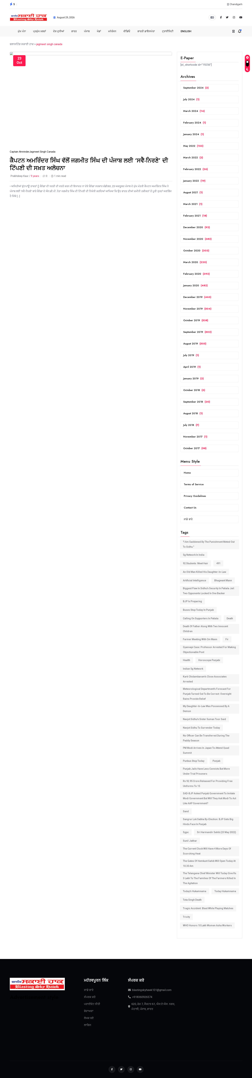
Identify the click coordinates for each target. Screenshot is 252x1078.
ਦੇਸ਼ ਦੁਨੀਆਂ (58, 31)
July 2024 (191, 99)
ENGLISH (186, 31)
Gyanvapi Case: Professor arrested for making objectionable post (209, 650)
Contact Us (190, 507)
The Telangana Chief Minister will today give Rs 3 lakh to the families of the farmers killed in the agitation (209, 878)
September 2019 (197, 332)
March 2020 (195, 262)
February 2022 (195, 169)
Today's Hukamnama (194, 891)
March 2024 (194, 111)
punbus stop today (193, 761)
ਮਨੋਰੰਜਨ (112, 31)
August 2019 (194, 343)
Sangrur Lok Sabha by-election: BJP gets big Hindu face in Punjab (208, 822)
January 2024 (193, 134)
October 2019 (195, 320)
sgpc (186, 832)
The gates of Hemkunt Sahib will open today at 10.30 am (209, 863)
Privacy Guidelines (195, 496)
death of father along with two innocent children (205, 629)
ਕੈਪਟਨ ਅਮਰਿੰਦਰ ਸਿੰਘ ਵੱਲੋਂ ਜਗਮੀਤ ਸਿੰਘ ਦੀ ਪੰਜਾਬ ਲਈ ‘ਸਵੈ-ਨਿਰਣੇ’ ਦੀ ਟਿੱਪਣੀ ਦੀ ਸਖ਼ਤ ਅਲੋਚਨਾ (89, 164)
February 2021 (195, 216)
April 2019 (192, 367)
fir (227, 639)
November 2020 (197, 239)
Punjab (216, 761)
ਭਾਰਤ (74, 31)
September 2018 (196, 402)
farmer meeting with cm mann (200, 639)
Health (186, 660)
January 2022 (194, 181)
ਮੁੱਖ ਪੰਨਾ (22, 31)
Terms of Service (194, 484)
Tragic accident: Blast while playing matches (208, 908)
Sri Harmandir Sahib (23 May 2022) (216, 832)
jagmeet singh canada (42, 151)
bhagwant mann (223, 580)
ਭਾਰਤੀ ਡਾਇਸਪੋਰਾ (146, 31)
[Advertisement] (37, 1022)
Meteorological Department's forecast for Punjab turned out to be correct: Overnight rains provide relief (207, 694)
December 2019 (197, 297)
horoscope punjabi (209, 660)
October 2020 (196, 250)
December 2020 (196, 227)
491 (218, 563)
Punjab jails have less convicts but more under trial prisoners (206, 771)
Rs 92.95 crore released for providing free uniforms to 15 (207, 783)
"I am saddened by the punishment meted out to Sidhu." (209, 544)
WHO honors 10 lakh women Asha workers (207, 925)
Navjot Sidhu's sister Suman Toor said (204, 719)
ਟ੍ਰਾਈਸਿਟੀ (167, 31)
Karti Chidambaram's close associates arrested (205, 679)
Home (187, 473)
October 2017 (194, 448)
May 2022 (193, 146)
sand (186, 811)
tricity (186, 917)
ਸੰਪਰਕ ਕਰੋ (89, 997)
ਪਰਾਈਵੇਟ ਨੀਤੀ (92, 1004)
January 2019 (193, 378)
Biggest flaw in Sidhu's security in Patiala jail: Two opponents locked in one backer (209, 591)
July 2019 (191, 355)
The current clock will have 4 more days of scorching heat (207, 851)
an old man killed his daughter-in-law (204, 572)
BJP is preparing (192, 601)
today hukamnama (225, 891)
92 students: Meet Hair (195, 563)
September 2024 (196, 88)
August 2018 (193, 413)
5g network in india (193, 554)
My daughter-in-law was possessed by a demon (206, 709)
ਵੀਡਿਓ (126, 31)
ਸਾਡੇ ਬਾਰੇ (188, 519)
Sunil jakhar (190, 840)
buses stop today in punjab (198, 610)
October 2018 (194, 390)
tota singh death (192, 899)
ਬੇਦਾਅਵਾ (88, 1011)
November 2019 (197, 309)
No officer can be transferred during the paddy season (206, 738)
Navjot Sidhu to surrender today (201, 727)
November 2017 (195, 437)
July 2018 (191, 425)
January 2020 (195, 285)
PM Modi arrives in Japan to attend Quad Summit (206, 750)
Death (230, 618)
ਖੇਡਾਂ (99, 31)
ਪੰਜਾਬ (87, 31)
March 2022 (193, 157)
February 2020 (196, 274)
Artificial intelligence (194, 580)
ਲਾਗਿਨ (87, 1025)
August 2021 (193, 192)
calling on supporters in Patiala (200, 618)
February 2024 (194, 123)
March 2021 (192, 204)
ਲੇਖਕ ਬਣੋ (89, 1018)
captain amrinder (19, 151)
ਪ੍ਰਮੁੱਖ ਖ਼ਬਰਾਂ (39, 31)
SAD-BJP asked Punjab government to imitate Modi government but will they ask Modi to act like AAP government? (209, 798)
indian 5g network (193, 668)
